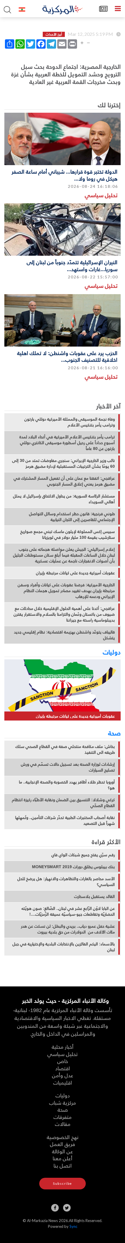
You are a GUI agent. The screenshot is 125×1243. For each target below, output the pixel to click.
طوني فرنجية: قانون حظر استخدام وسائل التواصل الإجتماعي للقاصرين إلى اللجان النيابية (72, 516)
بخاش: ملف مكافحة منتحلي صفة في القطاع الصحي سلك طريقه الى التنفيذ (65, 749)
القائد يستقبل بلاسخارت (94, 896)
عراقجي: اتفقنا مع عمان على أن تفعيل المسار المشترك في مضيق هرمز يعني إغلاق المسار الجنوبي (64, 481)
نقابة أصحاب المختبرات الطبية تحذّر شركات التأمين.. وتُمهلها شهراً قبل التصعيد (65, 820)
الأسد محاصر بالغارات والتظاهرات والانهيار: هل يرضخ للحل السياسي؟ (66, 881)
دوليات (112, 652)
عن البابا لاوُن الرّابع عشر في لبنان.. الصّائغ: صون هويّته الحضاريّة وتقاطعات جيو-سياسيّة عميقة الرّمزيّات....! (68, 911)
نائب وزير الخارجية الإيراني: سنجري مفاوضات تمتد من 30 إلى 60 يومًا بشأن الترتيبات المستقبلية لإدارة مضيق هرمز (63, 463)
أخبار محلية (63, 1046)
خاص (62, 1061)
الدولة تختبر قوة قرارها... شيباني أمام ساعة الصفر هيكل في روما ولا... (64, 174)
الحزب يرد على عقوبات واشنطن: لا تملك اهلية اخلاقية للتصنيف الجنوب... (67, 356)
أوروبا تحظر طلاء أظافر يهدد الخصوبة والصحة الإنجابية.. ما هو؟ (67, 785)
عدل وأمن (62, 1075)
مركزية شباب (62, 1102)
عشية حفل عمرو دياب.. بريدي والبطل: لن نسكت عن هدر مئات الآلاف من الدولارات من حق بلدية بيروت (68, 929)
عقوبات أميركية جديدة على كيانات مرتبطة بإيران (75, 573)
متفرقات (62, 1117)
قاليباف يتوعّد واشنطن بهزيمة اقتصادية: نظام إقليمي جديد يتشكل (64, 635)
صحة (114, 733)
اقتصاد (62, 1068)
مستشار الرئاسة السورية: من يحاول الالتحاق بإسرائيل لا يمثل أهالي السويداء (64, 499)
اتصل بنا (62, 1165)
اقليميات (62, 1082)
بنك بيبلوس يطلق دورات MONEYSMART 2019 (73, 867)
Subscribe (62, 1183)
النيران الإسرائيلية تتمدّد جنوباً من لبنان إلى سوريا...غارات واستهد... (72, 265)
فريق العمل (62, 1144)
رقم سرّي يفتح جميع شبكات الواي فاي (83, 855)
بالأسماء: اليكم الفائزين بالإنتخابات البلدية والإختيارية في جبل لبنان (63, 947)
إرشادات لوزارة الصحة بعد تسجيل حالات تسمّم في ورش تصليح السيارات (68, 767)
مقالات (62, 1124)
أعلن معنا (62, 1158)
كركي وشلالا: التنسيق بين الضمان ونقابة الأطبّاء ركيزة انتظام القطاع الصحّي (63, 802)
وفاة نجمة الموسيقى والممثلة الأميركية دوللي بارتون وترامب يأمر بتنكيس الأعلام (69, 422)
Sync (73, 1226)
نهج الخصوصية (62, 1137)
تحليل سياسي (101, 195)
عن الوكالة (62, 1151)
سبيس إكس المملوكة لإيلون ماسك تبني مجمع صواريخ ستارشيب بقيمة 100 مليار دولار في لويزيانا (67, 534)
